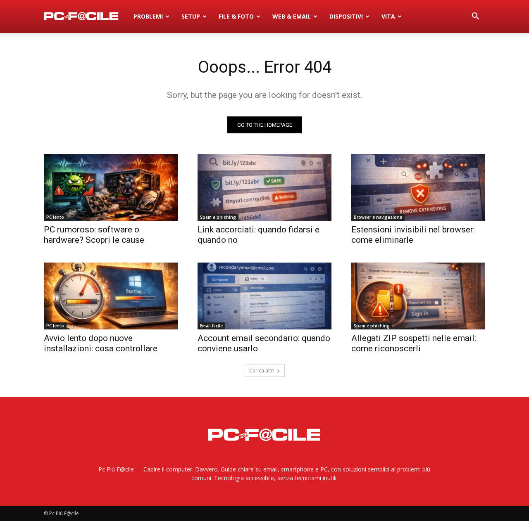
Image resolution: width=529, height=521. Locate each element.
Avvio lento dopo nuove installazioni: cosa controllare (100, 343)
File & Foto (236, 16)
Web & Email (291, 16)
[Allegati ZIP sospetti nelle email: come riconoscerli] (418, 296)
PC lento (55, 217)
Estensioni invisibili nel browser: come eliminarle (413, 235)
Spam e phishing (218, 217)
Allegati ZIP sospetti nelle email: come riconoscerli (413, 343)
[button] (475, 17)
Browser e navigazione (378, 217)
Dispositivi (346, 16)
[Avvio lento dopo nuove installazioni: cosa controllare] (111, 296)
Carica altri (261, 370)
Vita (388, 16)
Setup (190, 16)
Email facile (211, 326)
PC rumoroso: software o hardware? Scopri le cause (94, 235)
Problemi (148, 16)
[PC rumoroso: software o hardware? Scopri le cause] (111, 187)
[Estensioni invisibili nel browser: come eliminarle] (418, 187)
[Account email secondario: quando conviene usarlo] (264, 296)
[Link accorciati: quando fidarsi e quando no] (264, 187)
